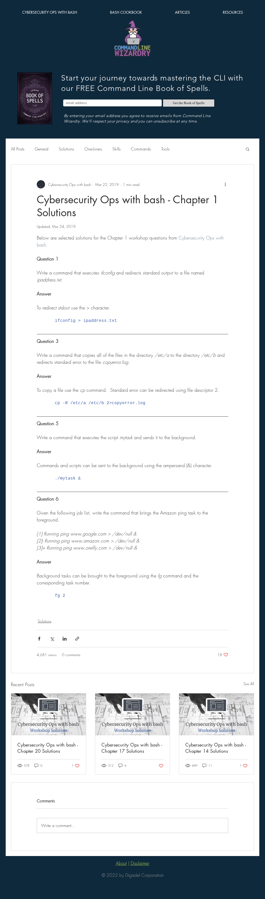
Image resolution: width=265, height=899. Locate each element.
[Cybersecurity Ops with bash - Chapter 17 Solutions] (132, 714)
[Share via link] (77, 638)
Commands (141, 149)
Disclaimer (140, 863)
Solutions (66, 149)
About (121, 863)
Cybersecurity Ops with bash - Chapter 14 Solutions (215, 748)
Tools (165, 149)
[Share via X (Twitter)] (51, 638)
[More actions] (225, 184)
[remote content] (132, 320)
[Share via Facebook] (39, 638)
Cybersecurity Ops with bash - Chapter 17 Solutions (131, 748)
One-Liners (93, 149)
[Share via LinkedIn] (64, 638)
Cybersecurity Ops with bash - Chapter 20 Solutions (47, 748)
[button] (247, 149)
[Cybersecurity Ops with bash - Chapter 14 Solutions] (216, 714)
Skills (116, 149)
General (41, 149)
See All (249, 683)
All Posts (17, 149)
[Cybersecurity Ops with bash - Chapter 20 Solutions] (48, 714)
